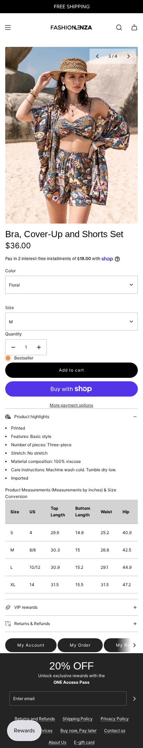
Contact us (114, 730)
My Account (30, 645)
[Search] (119, 27)
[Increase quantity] (39, 347)
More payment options (71, 405)
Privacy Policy (115, 718)
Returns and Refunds (35, 718)
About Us (57, 742)
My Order (80, 645)
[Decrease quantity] (13, 347)
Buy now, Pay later (78, 730)
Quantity (13, 333)
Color (10, 270)
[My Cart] (134, 27)
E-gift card (84, 742)
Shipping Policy (77, 718)
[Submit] (134, 698)
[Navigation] (7, 27)
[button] (97, 56)
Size (9, 307)
